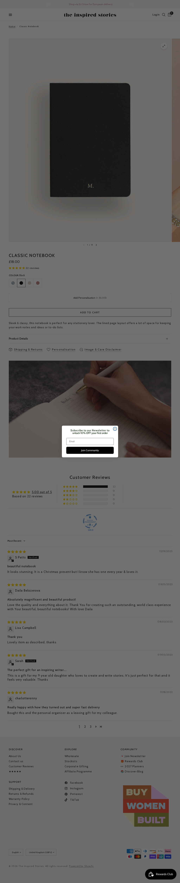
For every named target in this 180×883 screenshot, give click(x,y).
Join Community (90, 450)
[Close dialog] (115, 429)
